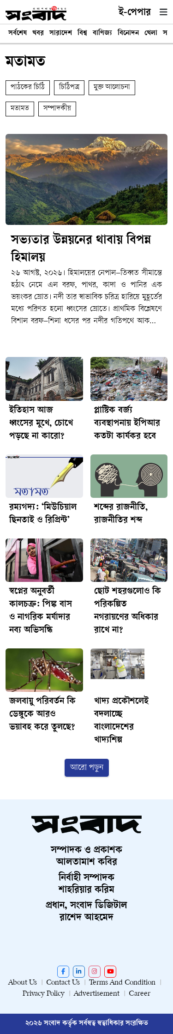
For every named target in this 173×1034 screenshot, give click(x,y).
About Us (22, 983)
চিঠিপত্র (69, 87)
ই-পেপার (135, 12)
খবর (38, 33)
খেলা (150, 33)
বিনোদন (128, 33)
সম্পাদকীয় (57, 109)
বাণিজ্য (102, 33)
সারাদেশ (60, 33)
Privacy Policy (44, 994)
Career (139, 994)
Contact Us (63, 983)
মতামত (20, 109)
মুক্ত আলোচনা (112, 87)
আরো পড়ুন (86, 767)
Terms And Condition (122, 983)
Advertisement (96, 994)
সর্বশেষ (17, 33)
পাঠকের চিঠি (28, 87)
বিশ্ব (82, 33)
